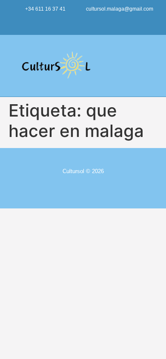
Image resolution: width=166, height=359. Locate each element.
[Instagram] (91, 22)
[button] (151, 66)
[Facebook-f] (74, 22)
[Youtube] (58, 22)
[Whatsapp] (108, 22)
